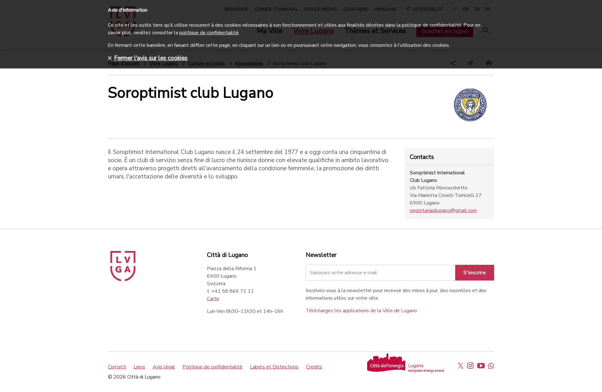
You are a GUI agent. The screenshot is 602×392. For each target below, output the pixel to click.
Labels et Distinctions (274, 366)
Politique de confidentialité (212, 366)
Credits (314, 366)
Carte (213, 298)
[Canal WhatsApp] (491, 365)
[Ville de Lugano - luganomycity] (460, 365)
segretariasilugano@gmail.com (443, 210)
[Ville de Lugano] (123, 279)
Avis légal (164, 366)
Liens (139, 366)
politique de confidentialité (209, 32)
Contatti (117, 366)
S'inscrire (474, 272)
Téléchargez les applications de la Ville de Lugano (361, 310)
